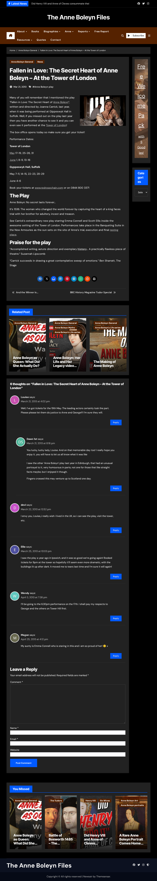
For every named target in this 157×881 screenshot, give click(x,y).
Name (14, 728)
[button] (149, 35)
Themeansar (103, 876)
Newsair (87, 876)
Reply (116, 422)
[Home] (11, 35)
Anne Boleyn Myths (65, 327)
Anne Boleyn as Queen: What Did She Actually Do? (26, 362)
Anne (68, 31)
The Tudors (56, 800)
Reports (83, 31)
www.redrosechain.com (49, 187)
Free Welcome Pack (141, 96)
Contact (55, 39)
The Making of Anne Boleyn (105, 364)
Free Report (101, 31)
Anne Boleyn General (22, 61)
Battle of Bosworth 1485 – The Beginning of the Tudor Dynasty (61, 845)
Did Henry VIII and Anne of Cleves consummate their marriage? (94, 845)
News (40, 61)
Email (14, 739)
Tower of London (56, 125)
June (13, 160)
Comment (16, 682)
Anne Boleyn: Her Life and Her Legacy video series (67, 364)
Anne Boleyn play (44, 86)
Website (14, 750)
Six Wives (105, 800)
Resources (24, 39)
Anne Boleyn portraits (132, 805)
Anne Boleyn (60, 102)
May (12, 153)
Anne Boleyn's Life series (67, 332)
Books (35, 31)
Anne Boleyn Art (129, 800)
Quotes (41, 39)
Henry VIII (91, 800)
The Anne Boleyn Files (78, 17)
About (21, 31)
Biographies (51, 31)
